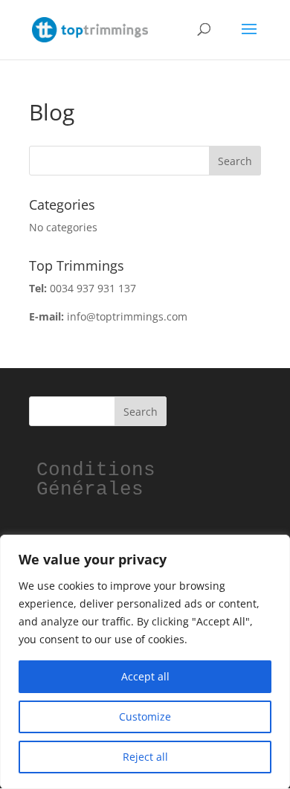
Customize (145, 716)
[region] (145, 662)
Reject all (145, 757)
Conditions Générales (101, 479)
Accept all (145, 676)
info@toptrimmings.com (127, 316)
